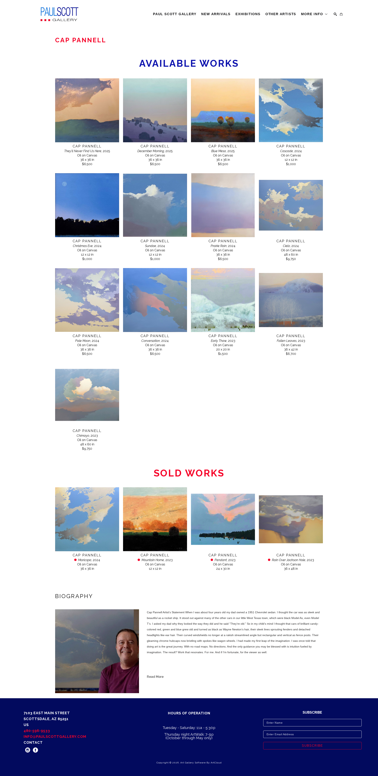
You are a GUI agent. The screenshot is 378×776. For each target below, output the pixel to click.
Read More (155, 677)
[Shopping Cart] (341, 14)
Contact (33, 742)
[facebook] (35, 750)
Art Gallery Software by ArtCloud (201, 762)
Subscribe (312, 745)
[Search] (335, 14)
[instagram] (27, 750)
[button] (314, 14)
